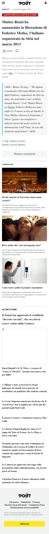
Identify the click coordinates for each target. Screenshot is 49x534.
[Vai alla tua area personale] (45, 3)
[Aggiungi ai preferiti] (17, 51)
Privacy (36, 502)
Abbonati (24, 524)
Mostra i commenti (24, 154)
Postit (5, 9)
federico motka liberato (14, 145)
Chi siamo (14, 502)
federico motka (17, 141)
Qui (11, 73)
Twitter (11, 107)
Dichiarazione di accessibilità (24, 507)
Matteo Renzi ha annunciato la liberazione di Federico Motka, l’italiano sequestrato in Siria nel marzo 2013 (24, 33)
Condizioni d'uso (37, 505)
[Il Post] (24, 3)
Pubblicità (26, 502)
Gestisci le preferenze (15, 505)
